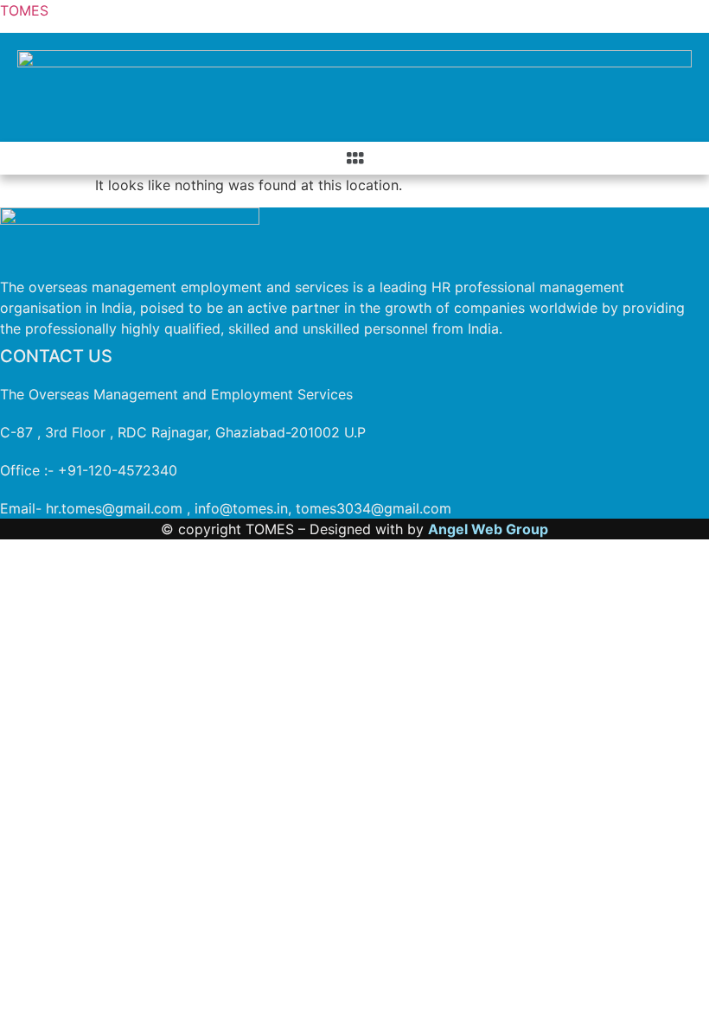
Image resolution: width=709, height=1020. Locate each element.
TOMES (24, 10)
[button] (354, 158)
